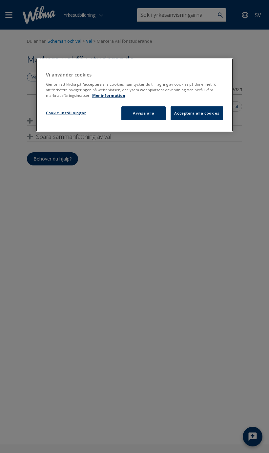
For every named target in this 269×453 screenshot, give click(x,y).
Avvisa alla (143, 113)
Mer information (108, 95)
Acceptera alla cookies (196, 113)
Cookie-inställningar (66, 112)
